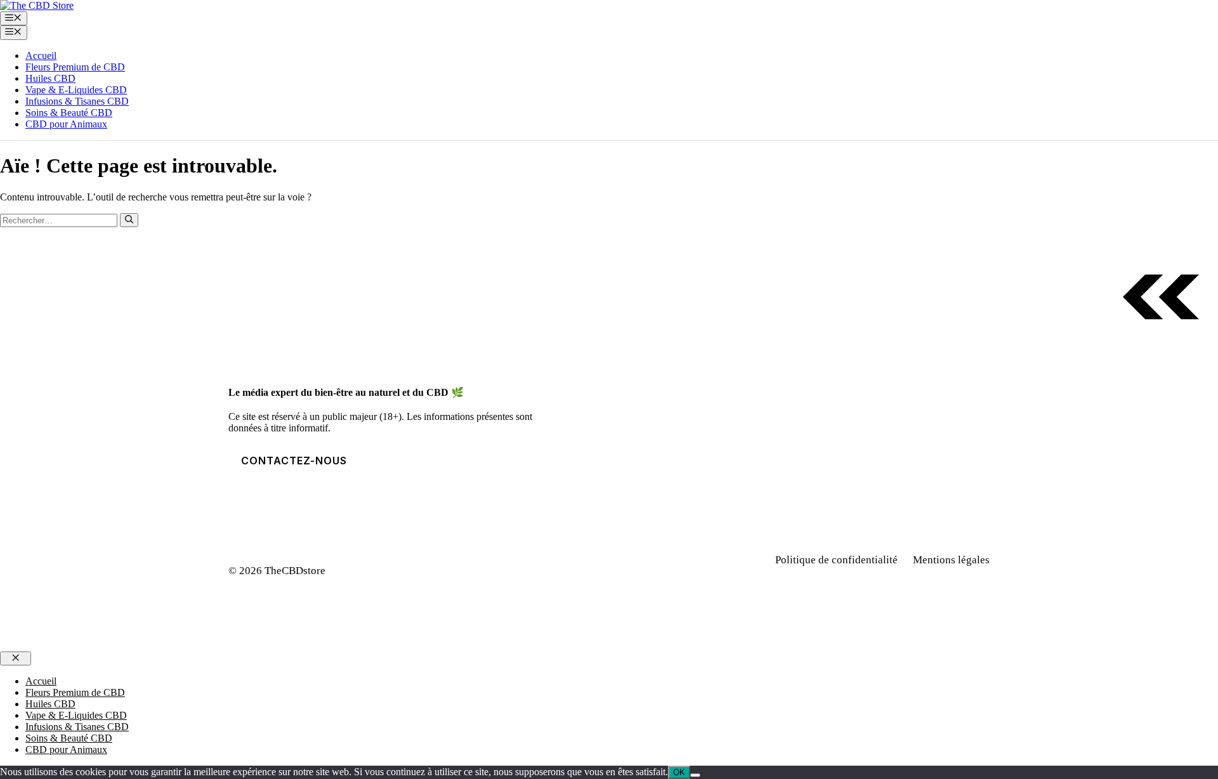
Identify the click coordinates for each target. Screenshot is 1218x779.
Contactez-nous (294, 460)
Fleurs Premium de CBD (75, 67)
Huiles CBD (50, 78)
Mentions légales (951, 560)
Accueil (40, 55)
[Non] (695, 775)
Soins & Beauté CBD (68, 112)
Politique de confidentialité (836, 560)
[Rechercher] (129, 220)
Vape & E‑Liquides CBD (76, 89)
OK (679, 772)
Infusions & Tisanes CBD (77, 101)
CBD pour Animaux (66, 124)
